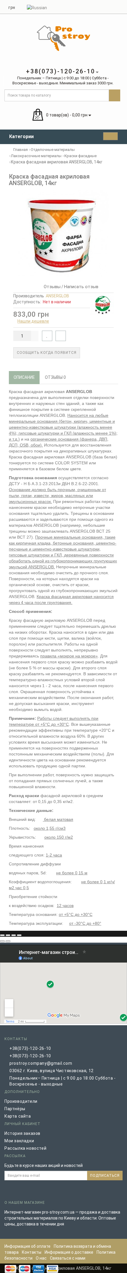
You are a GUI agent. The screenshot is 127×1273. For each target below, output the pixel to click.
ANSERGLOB (57, 296)
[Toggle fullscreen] (13, 935)
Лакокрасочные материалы (36, 156)
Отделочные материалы (53, 149)
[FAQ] (98, 6)
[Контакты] (112, 6)
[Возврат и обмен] (119, 6)
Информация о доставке (69, 1252)
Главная (20, 149)
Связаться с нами (67, 1258)
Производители (21, 1101)
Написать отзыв (81, 286)
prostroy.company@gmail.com (40, 1063)
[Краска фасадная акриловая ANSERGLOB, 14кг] (63, 233)
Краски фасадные (80, 156)
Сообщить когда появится (46, 353)
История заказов (22, 1133)
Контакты (31, 1252)
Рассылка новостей (25, 1148)
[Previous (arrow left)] (2, 941)
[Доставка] (91, 6)
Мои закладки (19, 1140)
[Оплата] (105, 6)
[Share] (8, 935)
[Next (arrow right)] (8, 941)
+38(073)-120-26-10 (30, 1048)
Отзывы (51, 286)
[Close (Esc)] (2, 935)
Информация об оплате (27, 1246)
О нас (42, 1258)
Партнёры (14, 1108)
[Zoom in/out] (19, 935)
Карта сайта (17, 1116)
